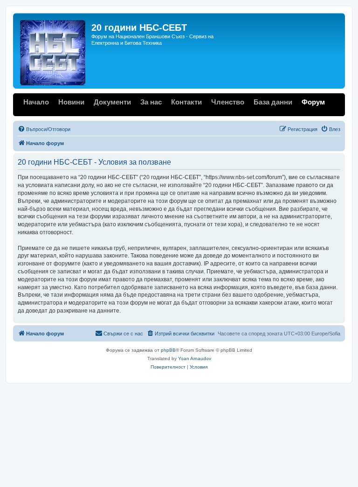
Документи (112, 102)
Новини (71, 102)
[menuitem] (44, 129)
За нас (151, 102)
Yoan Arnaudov (194, 358)
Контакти (186, 102)
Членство (227, 102)
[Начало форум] (53, 50)
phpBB (168, 350)
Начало (36, 102)
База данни (273, 102)
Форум (313, 102)
